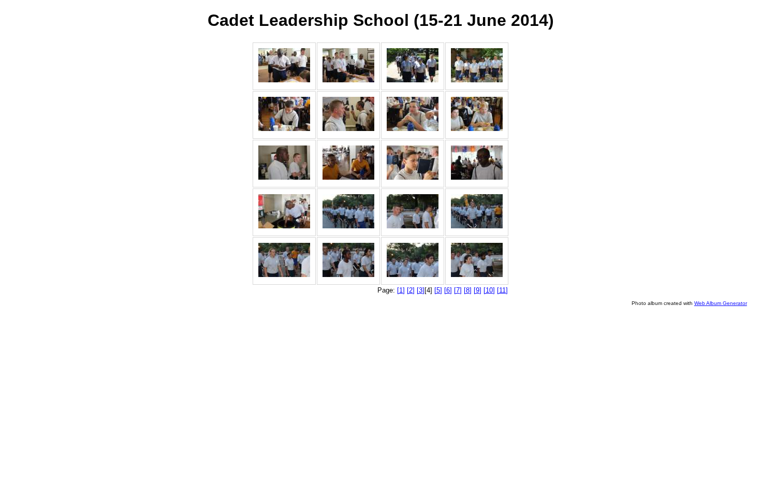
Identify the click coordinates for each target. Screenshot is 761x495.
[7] (458, 290)
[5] (438, 290)
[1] (401, 290)
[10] (489, 290)
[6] (448, 290)
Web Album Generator (720, 303)
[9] (477, 290)
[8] (468, 290)
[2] (411, 290)
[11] (502, 290)
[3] (421, 290)
